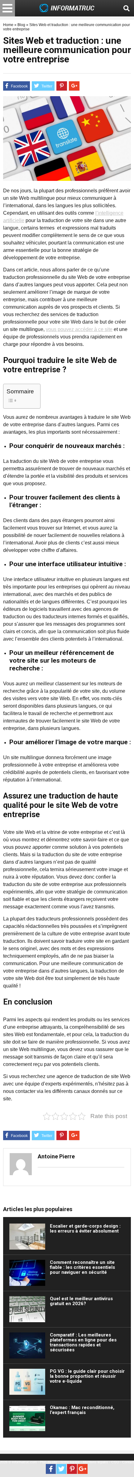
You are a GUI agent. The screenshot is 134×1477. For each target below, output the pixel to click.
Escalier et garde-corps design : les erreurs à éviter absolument (85, 1228)
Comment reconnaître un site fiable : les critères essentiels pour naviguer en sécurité (82, 1267)
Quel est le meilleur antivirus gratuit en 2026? (81, 1301)
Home (8, 25)
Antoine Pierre (56, 1156)
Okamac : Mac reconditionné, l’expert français (82, 1410)
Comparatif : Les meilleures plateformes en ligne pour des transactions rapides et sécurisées (83, 1342)
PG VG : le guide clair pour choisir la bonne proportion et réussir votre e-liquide (87, 1376)
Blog (21, 25)
